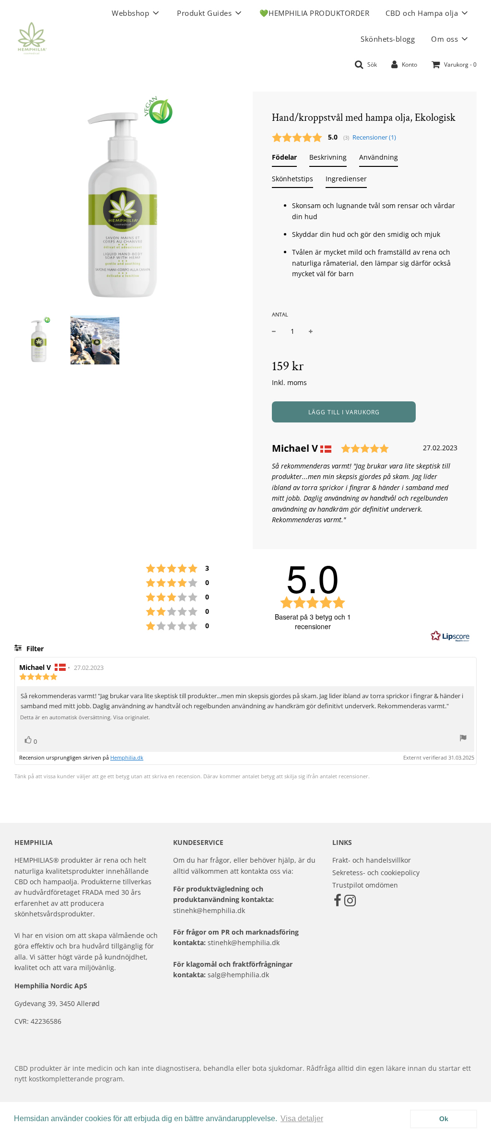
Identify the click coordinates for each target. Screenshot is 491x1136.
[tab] (284, 159)
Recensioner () (374, 137)
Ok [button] (443, 1119)
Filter (34, 648)
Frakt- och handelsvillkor (371, 860)
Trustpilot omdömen (365, 885)
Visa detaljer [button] (302, 1118)
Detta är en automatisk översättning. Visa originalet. (85, 717)
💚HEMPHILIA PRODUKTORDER (314, 13)
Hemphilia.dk (126, 757)
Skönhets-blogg (388, 39)
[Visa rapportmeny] (463, 739)
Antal (280, 314)
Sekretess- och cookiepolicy (376, 872)
